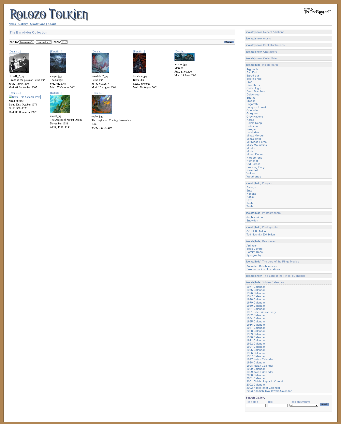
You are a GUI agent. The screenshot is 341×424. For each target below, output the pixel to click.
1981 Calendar (255, 308)
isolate (250, 32)
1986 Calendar (255, 324)
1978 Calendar (255, 299)
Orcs (249, 200)
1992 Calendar (255, 343)
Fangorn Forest (256, 107)
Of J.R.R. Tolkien (256, 231)
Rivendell (252, 170)
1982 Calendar (255, 315)
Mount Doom (254, 154)
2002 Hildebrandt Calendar (263, 387)
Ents (249, 190)
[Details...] (15, 51)
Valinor (250, 173)
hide (257, 64)
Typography (253, 255)
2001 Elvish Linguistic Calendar (266, 381)
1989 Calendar (255, 334)
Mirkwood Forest (256, 141)
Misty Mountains (256, 145)
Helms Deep (254, 122)
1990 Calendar (255, 337)
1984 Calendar (255, 318)
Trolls (249, 203)
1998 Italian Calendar (259, 365)
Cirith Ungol (253, 88)
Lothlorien (252, 132)
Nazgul (250, 196)
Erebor (250, 100)
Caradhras (253, 85)
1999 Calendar (255, 368)
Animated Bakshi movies (261, 266)
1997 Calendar (255, 356)
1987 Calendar (255, 327)
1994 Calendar (255, 346)
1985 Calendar (255, 321)
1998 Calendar (255, 362)
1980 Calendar (255, 305)
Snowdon (252, 220)
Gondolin (252, 110)
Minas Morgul (254, 135)
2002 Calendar (255, 384)
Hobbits (251, 193)
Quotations (37, 23)
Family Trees (254, 251)
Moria (250, 151)
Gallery (23, 23)
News (12, 23)
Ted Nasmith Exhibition (260, 234)
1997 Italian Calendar (259, 359)
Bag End (251, 72)
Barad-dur (252, 75)
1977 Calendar (255, 296)
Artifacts (251, 245)
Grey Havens (254, 116)
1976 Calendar (255, 293)
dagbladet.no (254, 217)
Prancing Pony (255, 167)
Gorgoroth (252, 113)
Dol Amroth (253, 94)
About (52, 23)
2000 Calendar (255, 375)
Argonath (252, 69)
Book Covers (254, 248)
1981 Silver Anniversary (261, 312)
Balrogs (251, 187)
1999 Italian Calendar (259, 372)
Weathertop (253, 176)
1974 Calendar (255, 286)
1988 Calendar (255, 330)
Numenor (252, 160)
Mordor (251, 148)
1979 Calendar (255, 302)
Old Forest (253, 163)
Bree (249, 81)
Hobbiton (252, 126)
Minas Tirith (253, 138)
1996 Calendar (255, 353)
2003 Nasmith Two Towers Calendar (269, 390)
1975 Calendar (255, 289)
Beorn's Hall (253, 78)
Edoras (250, 97)
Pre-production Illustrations (263, 269)
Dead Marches (255, 91)
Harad (250, 119)
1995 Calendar (255, 349)
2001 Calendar (255, 378)
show (258, 32)
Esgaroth (252, 104)
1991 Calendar (255, 340)
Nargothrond (254, 157)
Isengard (252, 129)
